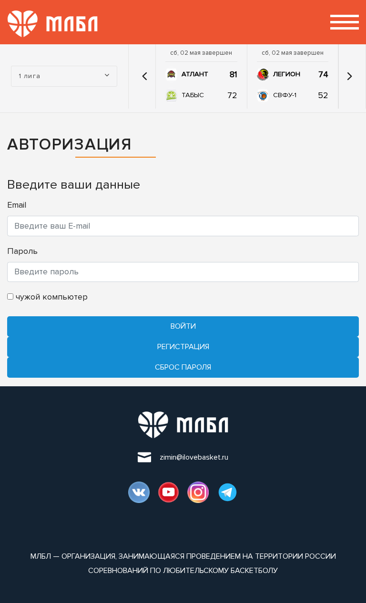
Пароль (22, 251)
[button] (144, 76)
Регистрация (183, 347)
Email (16, 205)
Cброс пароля (183, 367)
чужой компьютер (50, 296)
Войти (183, 326)
